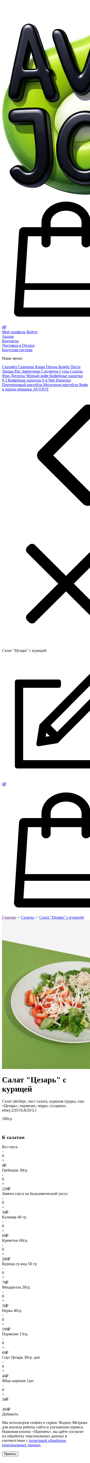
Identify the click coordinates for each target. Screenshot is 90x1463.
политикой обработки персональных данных (34, 1442)
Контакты (10, 341)
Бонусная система (17, 350)
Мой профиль (14, 332)
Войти (32, 332)
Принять (10, 1454)
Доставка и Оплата (18, 345)
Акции (8, 336)
